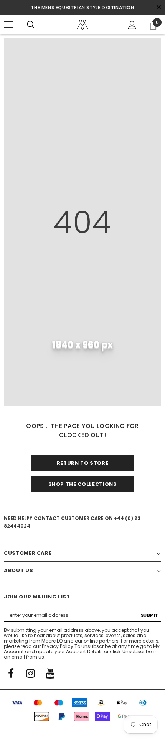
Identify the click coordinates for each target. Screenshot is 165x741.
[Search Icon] (31, 25)
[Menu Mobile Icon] (8, 25)
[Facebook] (11, 673)
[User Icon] (132, 25)
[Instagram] (30, 673)
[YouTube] (50, 673)
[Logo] (82, 25)
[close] (158, 7)
